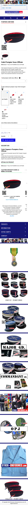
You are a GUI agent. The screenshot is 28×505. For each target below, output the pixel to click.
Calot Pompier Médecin (12, 199)
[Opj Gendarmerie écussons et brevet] (14, 428)
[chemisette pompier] (14, 460)
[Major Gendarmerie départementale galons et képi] (14, 347)
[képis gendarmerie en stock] (14, 318)
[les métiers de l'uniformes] (14, 402)
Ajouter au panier (8, 140)
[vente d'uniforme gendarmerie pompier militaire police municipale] (14, 240)
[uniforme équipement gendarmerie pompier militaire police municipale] (14, 1)
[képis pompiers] (14, 287)
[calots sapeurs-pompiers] (14, 489)
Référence (3, 64)
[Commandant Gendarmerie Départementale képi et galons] (14, 375)
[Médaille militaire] (14, 257)
